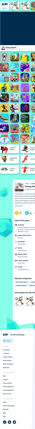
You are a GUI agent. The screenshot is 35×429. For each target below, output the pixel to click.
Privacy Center (7, 383)
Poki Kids (6, 409)
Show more (18, 206)
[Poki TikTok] (4, 422)
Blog (4, 413)
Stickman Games (21, 285)
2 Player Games (8, 357)
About (5, 402)
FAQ (4, 376)
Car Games (6, 350)
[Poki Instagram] (9, 422)
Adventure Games (22, 282)
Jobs (4, 416)
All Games (6, 367)
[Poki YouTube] (14, 422)
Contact (5, 379)
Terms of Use (7, 393)
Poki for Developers (9, 406)
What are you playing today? (6, 8)
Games (27, 183)
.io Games (6, 353)
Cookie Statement (8, 390)
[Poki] (4, 4)
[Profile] (3, 8)
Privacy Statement (8, 386)
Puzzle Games (7, 360)
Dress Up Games (8, 364)
